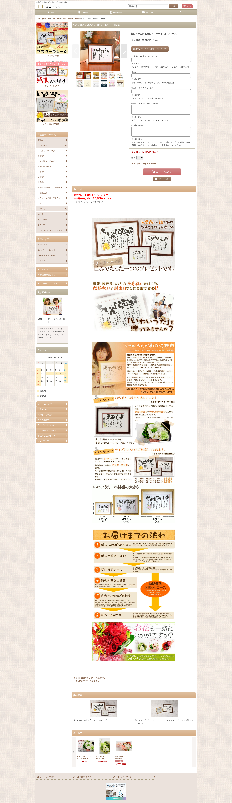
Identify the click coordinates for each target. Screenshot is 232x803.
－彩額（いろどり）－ (52, 85)
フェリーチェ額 (52, 55)
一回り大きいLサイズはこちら (86, 681)
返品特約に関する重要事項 (144, 163)
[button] (180, 12)
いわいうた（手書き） (52, 124)
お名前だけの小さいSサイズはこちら (89, 678)
